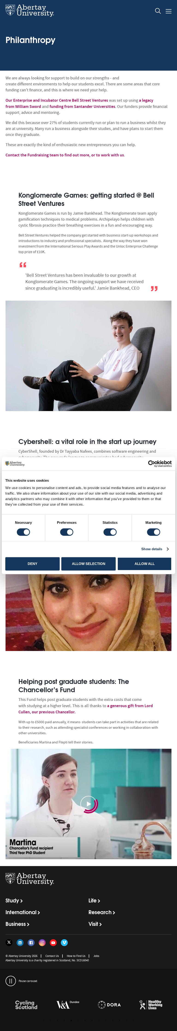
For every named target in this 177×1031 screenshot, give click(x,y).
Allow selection (88, 564)
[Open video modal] (88, 804)
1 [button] (43, 1020)
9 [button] (99, 1020)
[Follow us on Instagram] (42, 942)
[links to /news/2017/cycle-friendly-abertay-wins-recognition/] (26, 1005)
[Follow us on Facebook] (31, 942)
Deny (32, 564)
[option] (88, 298)
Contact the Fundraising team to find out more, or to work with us (65, 155)
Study (12, 900)
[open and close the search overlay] (158, 11)
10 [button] (105, 1020)
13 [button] (126, 1020)
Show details (151, 549)
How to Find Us (76, 956)
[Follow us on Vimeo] (64, 942)
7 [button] (85, 1020)
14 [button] (133, 1020)
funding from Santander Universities (82, 106)
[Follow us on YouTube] (53, 942)
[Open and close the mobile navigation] (168, 11)
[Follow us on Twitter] (9, 942)
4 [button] (64, 1020)
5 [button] (71, 1020)
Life (92, 900)
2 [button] (50, 1020)
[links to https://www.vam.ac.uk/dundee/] (67, 1005)
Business (16, 923)
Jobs (96, 956)
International (21, 912)
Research (100, 912)
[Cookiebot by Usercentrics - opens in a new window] (151, 463)
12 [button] (119, 1020)
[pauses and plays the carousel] (11, 981)
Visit (93, 923)
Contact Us (52, 956)
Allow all (145, 564)
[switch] (66, 532)
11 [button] (112, 1020)
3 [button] (57, 1020)
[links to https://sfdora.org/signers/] (109, 1005)
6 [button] (78, 1020)
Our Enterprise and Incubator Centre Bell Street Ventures (57, 100)
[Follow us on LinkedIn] (20, 942)
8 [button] (92, 1020)
